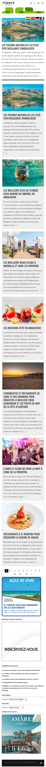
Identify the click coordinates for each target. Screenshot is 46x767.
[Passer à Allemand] (37, 18)
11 (20, 574)
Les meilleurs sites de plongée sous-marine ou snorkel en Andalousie (20, 193)
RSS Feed (26, 762)
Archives (5, 707)
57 (27, 574)
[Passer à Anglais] (32, 18)
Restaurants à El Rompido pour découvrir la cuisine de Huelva (21, 535)
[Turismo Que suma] (23, 596)
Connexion (33, 762)
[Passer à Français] (42, 18)
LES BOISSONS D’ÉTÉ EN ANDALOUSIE (22, 328)
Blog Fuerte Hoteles (23, 9)
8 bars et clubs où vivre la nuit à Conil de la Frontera (22, 470)
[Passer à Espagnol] (27, 18)
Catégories (5, 699)
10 (15, 574)
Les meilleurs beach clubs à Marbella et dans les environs (21, 264)
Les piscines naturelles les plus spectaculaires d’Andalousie (20, 46)
